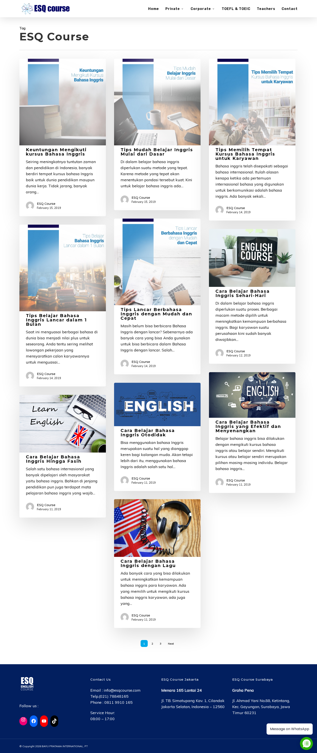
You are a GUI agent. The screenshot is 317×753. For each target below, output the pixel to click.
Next (171, 643)
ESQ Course (46, 204)
